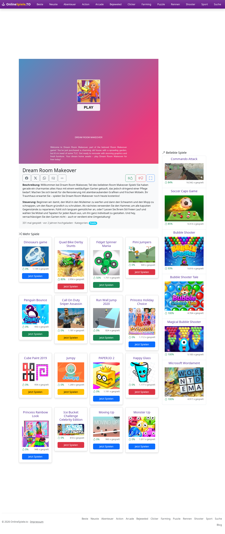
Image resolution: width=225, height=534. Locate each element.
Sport (204, 4)
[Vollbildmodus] (150, 178)
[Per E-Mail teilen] (53, 178)
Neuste (53, 4)
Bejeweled (116, 4)
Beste (40, 4)
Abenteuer (70, 4)
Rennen (175, 4)
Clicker (131, 4)
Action (85, 4)
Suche (217, 4)
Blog (219, 524)
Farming (146, 4)
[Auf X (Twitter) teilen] (35, 178)
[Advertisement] (112, 33)
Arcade (100, 4)
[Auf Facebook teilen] (26, 178)
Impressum (36, 521)
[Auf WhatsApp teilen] (44, 178)
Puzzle (161, 4)
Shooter (190, 4)
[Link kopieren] (62, 178)
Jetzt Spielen (35, 276)
